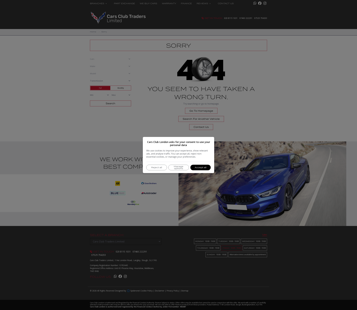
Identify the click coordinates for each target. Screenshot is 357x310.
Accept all (200, 167)
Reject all (156, 167)
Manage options (178, 167)
